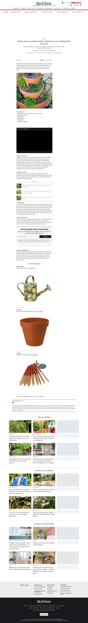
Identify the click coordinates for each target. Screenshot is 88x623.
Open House (66, 8)
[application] (34, 140)
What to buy (57, 8)
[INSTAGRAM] (13, 403)
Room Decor (16, 8)
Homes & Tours (31, 8)
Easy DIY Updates (38, 588)
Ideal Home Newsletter (65, 588)
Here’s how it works (58, 52)
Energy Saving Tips (38, 593)
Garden (23, 8)
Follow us (43, 60)
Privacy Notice (20, 240)
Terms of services (32, 239)
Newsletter (50, 60)
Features (53, 50)
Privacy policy (43, 607)
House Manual (49, 8)
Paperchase (32, 268)
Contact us (45, 605)
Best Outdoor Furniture (52, 590)
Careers (58, 607)
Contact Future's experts (35, 605)
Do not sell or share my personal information (44, 610)
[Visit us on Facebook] (72, 2)
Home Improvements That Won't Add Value (39, 591)
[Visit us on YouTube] (80, 2)
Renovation (40, 8)
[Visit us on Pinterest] (77, 2)
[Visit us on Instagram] (75, 2)
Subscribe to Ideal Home (65, 586)
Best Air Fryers (50, 593)
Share (19, 60)
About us (26, 605)
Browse (73, 8)
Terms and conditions (33, 607)
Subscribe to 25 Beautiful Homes (65, 593)
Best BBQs (49, 588)
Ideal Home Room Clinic (65, 590)
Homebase (40, 311)
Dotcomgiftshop (34, 354)
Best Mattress (50, 586)
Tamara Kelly (36, 50)
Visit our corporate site (59, 619)
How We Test (61, 605)
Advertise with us (53, 605)
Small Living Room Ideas (39, 586)
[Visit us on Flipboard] (79, 2)
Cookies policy (51, 607)
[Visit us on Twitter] (73, 2)
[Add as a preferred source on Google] (44, 614)
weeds (31, 251)
